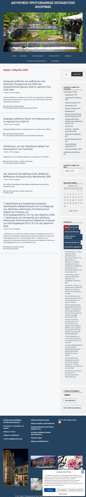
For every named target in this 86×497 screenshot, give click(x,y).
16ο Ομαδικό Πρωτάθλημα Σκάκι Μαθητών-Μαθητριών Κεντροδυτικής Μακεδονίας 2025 (27, 175)
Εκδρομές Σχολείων (71, 103)
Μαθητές (16, 108)
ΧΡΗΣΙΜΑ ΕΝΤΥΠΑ (54, 56)
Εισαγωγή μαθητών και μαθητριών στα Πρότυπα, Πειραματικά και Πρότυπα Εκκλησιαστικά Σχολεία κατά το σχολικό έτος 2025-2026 (27, 85)
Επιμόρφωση (69, 105)
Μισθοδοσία (69, 111)
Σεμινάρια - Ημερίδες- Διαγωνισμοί (23, 161)
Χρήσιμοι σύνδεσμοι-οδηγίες (40, 420)
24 (65, 203)
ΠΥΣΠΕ (67, 126)
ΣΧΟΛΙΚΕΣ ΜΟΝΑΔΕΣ (38, 56)
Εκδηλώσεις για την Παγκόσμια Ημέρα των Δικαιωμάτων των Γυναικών (26, 148)
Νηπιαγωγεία (39, 135)
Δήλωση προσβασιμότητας (39, 441)
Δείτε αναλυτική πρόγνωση (72, 408)
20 (73, 200)
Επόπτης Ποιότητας (71, 108)
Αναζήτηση (77, 74)
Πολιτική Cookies (63, 494)
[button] (82, 472)
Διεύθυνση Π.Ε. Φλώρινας (73, 97)
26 (70, 203)
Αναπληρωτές (69, 95)
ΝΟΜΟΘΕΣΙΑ (68, 56)
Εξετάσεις (11, 108)
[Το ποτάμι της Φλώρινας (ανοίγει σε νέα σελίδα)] (43, 462)
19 (70, 200)
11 (67, 197)
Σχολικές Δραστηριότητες (73, 139)
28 (76, 203)
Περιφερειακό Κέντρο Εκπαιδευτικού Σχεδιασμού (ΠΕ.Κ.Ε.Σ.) (73, 121)
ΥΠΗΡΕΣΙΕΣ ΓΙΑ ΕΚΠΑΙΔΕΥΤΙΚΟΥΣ (36, 61)
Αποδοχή (49, 490)
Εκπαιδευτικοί (9, 248)
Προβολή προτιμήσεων (76, 490)
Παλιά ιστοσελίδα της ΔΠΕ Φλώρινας (43, 423)
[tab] (66, 227)
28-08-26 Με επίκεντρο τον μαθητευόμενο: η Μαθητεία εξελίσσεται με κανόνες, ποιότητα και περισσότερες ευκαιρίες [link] (73, 289)
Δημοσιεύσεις (9, 106)
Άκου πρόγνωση (70, 400)
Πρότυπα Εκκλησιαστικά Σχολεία (28, 108)
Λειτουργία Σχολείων (25, 135)
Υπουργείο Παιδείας (18, 106)
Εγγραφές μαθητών (14, 135)
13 (73, 197)
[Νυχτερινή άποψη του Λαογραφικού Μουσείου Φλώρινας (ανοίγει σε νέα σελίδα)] (15, 467)
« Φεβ (71, 211)
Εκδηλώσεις (22, 163)
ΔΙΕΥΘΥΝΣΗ (23, 56)
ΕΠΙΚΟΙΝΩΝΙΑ (55, 61)
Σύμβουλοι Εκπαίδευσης (73, 134)
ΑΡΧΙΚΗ (14, 56)
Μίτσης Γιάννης (72, 420)
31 (65, 206)
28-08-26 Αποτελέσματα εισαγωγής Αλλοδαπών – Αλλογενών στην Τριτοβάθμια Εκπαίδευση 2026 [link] (72, 279)
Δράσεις (17, 163)
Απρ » (76, 211)
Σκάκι (11, 192)
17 (65, 200)
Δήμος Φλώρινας (10, 163)
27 (73, 203)
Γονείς (7, 108)
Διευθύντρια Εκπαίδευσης (72, 152)
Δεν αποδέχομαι (62, 490)
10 (65, 197)
